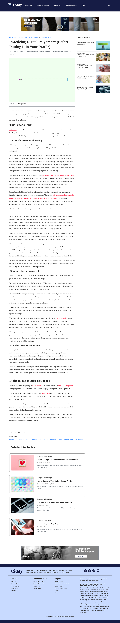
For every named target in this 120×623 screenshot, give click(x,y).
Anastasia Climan (44, 505)
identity (46, 439)
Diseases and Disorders (62, 584)
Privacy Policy (37, 586)
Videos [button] (83, 5)
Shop (56, 593)
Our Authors (14, 588)
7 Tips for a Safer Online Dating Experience (54, 502)
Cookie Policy (37, 588)
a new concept (37, 386)
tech (27, 439)
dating (60, 439)
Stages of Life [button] (57, 5)
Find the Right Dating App (47, 524)
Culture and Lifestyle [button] (71, 5)
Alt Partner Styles (46, 37)
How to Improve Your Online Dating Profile (54, 481)
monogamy (53, 439)
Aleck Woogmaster (20, 104)
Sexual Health (59, 581)
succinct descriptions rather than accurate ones (58, 175)
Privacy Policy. (95, 580)
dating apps (21, 439)
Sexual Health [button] (28, 5)
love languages (79, 439)
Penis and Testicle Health (81, 41)
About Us (13, 581)
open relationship (61, 318)
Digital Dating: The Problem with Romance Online (57, 459)
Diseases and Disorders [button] (43, 5)
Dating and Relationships (31, 37)
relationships (34, 439)
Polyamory (13, 130)
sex (40, 439)
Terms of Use (84, 580)
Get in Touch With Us (39, 581)
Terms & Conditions (39, 584)
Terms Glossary (15, 586)
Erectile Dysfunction (81, 53)
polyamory (12, 439)
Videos (57, 590)
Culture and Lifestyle (15, 37)
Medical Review (15, 584)
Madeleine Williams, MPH (46, 484)
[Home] (17, 5)
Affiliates (13, 590)
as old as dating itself (65, 386)
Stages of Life (59, 586)
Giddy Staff (42, 526)
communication (68, 439)
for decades (46, 393)
